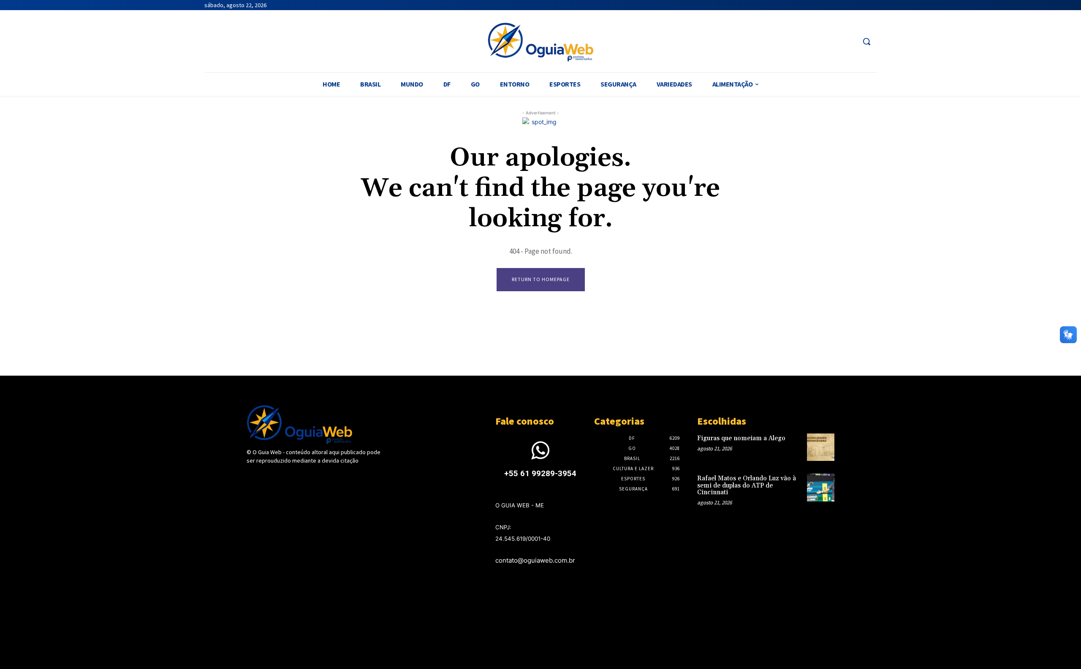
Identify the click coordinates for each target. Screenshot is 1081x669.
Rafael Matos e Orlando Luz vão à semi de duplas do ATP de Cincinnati (746, 485)
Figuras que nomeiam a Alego (741, 438)
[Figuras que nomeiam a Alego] (820, 447)
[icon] (540, 455)
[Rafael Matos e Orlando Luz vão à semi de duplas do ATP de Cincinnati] (820, 487)
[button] (866, 41)
